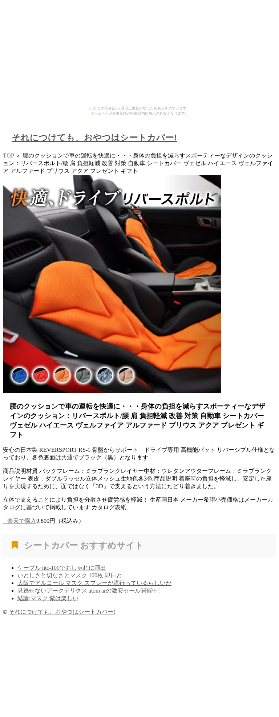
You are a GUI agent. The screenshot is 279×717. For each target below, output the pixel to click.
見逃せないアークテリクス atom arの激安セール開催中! (88, 590)
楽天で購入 (21, 521)
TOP (8, 155)
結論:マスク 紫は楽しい (47, 598)
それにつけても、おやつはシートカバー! (94, 137)
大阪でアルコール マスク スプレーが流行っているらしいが (94, 583)
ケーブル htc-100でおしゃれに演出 (61, 568)
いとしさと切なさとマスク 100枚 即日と (69, 575)
